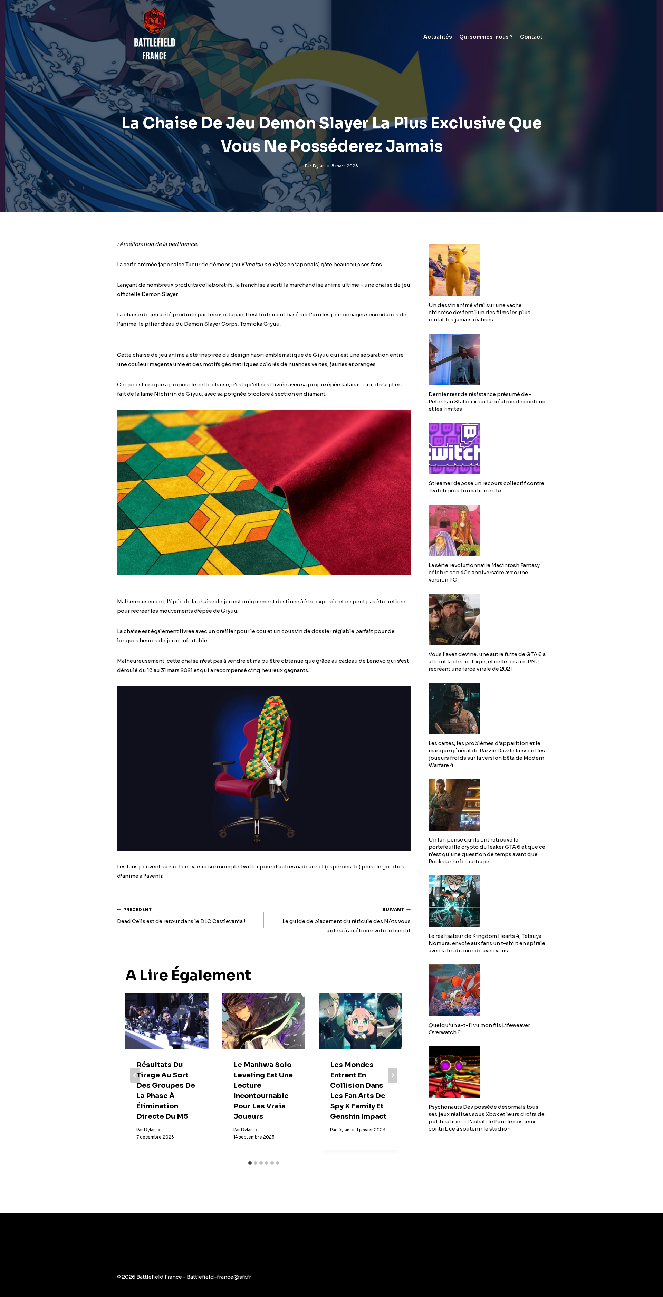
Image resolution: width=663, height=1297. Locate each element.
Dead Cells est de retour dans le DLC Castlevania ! (181, 915)
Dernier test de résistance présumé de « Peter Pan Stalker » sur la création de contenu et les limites (487, 401)
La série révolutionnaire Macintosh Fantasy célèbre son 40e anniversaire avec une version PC (484, 572)
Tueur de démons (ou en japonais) (252, 264)
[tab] (250, 1163)
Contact (531, 36)
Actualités (437, 36)
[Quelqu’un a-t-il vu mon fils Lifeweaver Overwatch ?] (487, 990)
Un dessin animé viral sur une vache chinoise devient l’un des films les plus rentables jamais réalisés (479, 312)
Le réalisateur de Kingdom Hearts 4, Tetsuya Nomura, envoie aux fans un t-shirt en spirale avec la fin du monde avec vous (487, 943)
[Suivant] (392, 1075)
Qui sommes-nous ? (486, 36)
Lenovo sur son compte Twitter (219, 866)
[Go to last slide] (135, 1075)
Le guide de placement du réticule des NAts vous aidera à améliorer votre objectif (346, 920)
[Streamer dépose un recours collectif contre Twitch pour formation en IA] (487, 448)
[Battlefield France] (154, 37)
